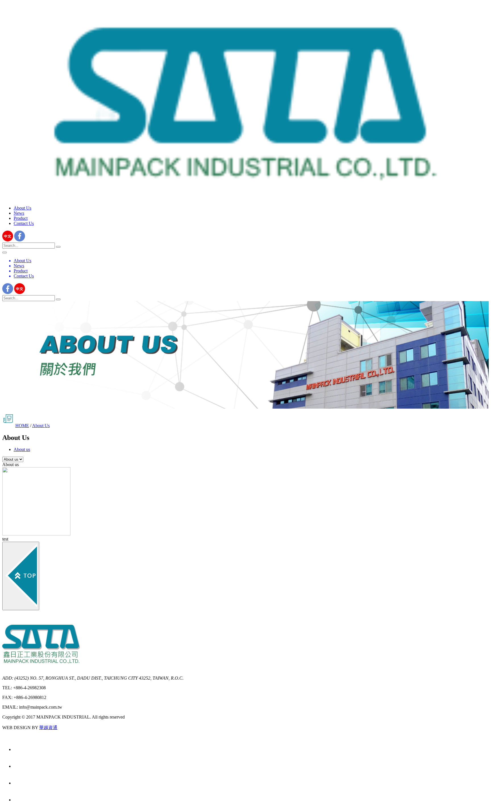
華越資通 (48, 727)
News (19, 213)
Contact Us (24, 223)
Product (21, 218)
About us (22, 449)
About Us (22, 208)
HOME (22, 425)
